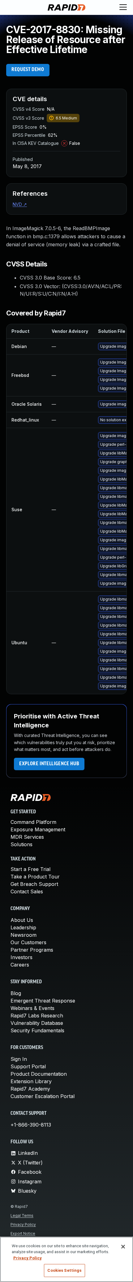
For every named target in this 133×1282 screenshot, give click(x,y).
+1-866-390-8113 (31, 1125)
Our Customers (28, 942)
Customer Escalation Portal (43, 1096)
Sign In (19, 1059)
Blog (16, 993)
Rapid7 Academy (30, 1089)
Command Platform (33, 822)
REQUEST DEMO (27, 69)
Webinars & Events (32, 1008)
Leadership (23, 927)
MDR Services (27, 837)
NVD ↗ (20, 204)
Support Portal (28, 1066)
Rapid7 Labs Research (37, 1015)
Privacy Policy (23, 1224)
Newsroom (23, 935)
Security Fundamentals (37, 1030)
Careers (20, 965)
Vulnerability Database (37, 1023)
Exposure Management (38, 829)
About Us (22, 920)
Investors (21, 957)
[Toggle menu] (123, 7)
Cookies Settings (64, 1270)
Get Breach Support (34, 884)
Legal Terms (22, 1215)
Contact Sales (27, 891)
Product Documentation (39, 1074)
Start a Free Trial (30, 869)
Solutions (21, 844)
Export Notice (23, 1233)
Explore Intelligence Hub (49, 764)
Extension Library (31, 1081)
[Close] (123, 1246)
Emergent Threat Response (43, 1001)
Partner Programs (32, 950)
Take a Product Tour (35, 876)
